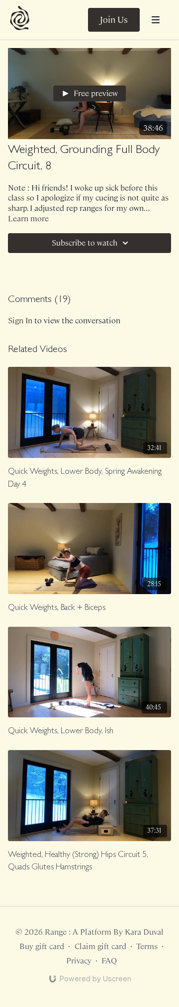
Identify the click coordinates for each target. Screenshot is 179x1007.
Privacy (78, 961)
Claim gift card (100, 946)
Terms (147, 946)
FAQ (109, 961)
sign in (20, 320)
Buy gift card (41, 946)
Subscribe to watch (84, 243)
